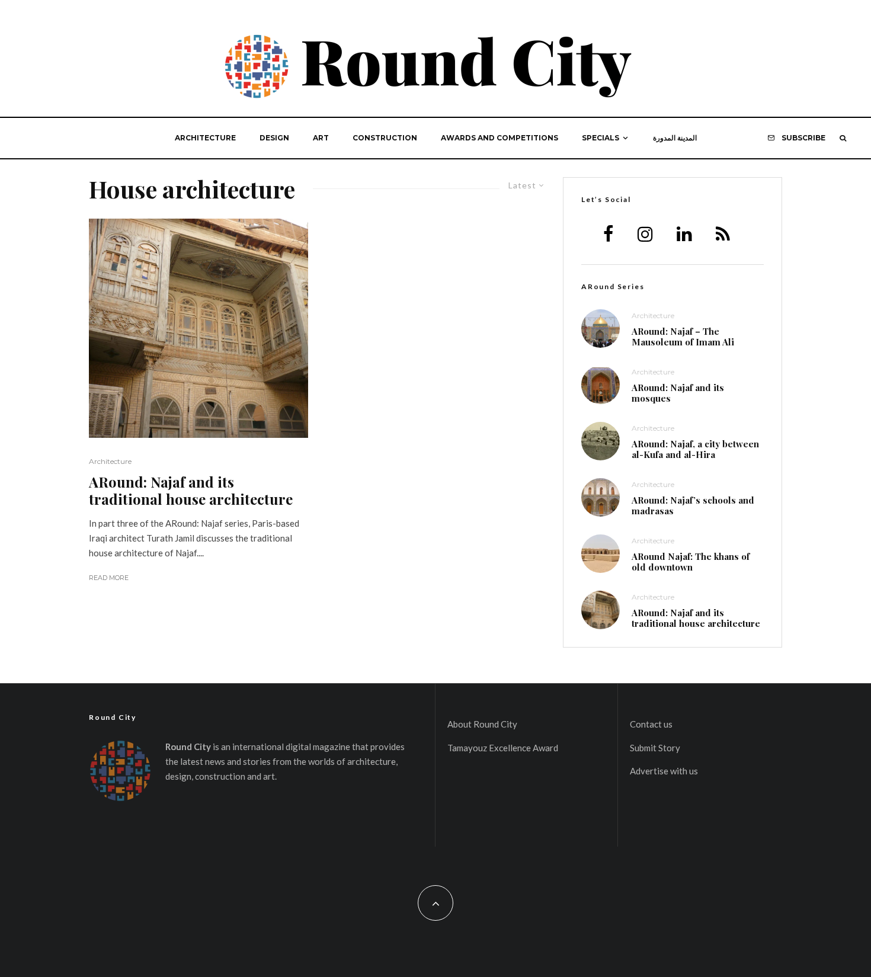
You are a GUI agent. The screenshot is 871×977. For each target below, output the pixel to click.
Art (321, 137)
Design (274, 137)
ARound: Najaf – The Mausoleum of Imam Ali (683, 336)
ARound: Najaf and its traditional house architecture (191, 490)
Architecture (205, 137)
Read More (109, 578)
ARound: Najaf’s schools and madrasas (693, 505)
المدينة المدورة (675, 137)
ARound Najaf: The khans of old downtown (691, 561)
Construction (385, 137)
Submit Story (655, 747)
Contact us (651, 724)
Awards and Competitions (499, 137)
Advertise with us (664, 770)
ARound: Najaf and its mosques (678, 392)
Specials (600, 137)
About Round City (482, 724)
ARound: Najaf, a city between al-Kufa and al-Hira (695, 449)
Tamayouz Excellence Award (502, 747)
